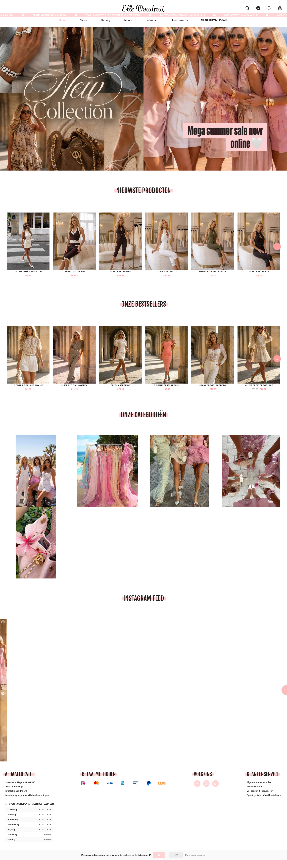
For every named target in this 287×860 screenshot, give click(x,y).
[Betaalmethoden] (83, 783)
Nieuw (83, 20)
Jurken (127, 20)
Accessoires (180, 20)
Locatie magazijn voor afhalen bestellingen (27, 795)
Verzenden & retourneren (260, 791)
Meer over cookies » (195, 855)
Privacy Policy (254, 786)
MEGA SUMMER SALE (214, 20)
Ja (159, 855)
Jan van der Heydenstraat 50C (20, 782)
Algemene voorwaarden (259, 782)
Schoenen (152, 20)
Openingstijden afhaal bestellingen (264, 795)
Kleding (105, 20)
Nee (176, 855)
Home (62, 20)
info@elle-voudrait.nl (16, 791)
